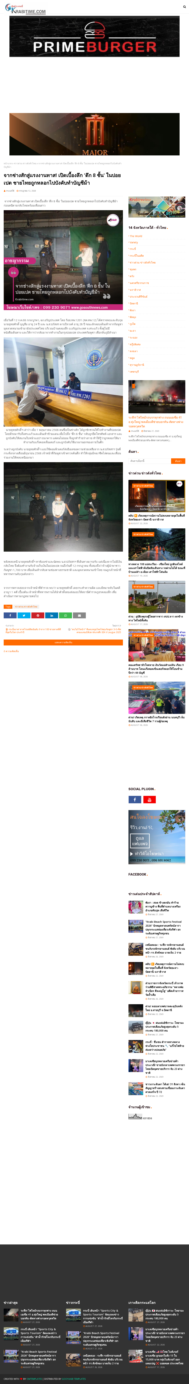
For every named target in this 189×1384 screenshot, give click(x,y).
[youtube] (149, 799)
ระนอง (133, 337)
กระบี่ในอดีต (137, 255)
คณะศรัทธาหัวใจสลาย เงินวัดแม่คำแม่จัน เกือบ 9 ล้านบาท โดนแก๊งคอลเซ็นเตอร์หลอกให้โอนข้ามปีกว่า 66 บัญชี (156, 668)
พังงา (132, 310)
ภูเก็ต (132, 324)
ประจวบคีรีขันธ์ (138, 296)
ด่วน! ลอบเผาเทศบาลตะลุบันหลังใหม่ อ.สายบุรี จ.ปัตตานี (164, 1008)
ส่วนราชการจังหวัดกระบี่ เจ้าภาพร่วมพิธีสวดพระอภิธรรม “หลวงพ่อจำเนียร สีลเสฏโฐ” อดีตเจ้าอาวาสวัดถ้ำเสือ (164, 988)
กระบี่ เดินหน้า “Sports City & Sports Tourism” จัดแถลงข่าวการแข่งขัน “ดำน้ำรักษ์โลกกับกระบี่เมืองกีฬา (40, 1335)
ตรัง (132, 276)
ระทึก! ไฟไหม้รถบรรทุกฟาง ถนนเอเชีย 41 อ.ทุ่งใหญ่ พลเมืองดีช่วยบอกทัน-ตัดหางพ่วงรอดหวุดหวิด (155, 421)
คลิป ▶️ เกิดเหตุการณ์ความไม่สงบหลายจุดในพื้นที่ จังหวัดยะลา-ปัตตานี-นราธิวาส (156, 517)
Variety (134, 242)
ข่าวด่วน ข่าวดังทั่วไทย (25, 163)
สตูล (132, 358)
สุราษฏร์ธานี (137, 365)
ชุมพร (133, 269)
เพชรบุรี (134, 371)
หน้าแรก (8, 163)
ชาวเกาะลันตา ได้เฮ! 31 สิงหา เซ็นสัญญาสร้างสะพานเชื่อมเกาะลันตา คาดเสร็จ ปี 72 (165, 1088)
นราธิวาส (135, 289)
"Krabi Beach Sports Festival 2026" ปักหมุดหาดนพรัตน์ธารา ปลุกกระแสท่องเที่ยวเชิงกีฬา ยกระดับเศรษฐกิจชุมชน (163, 927)
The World (136, 236)
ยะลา (133, 330)
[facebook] (134, 799)
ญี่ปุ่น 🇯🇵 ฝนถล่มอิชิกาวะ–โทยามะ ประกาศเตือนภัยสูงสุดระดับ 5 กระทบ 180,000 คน (164, 1026)
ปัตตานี (134, 303)
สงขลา (134, 351)
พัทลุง (133, 317)
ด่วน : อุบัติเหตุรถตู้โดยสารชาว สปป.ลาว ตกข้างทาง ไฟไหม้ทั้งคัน (155, 618)
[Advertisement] (94, 85)
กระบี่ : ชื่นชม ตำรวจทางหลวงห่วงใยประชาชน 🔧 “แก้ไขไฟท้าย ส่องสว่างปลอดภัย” (164, 1045)
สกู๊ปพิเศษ (135, 344)
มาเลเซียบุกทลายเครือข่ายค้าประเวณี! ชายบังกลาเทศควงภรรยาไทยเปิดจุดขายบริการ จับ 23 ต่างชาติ (165, 1066)
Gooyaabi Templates (74, 1378)
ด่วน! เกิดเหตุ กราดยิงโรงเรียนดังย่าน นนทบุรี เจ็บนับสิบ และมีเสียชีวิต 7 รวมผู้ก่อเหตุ (156, 719)
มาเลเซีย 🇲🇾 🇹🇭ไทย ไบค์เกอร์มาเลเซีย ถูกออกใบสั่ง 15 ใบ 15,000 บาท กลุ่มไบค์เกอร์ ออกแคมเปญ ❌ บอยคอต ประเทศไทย (164, 1357)
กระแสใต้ (10, 190)
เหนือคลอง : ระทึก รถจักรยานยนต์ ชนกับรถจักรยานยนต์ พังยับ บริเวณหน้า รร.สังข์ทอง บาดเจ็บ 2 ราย (165, 948)
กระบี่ (133, 249)
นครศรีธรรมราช (139, 283)
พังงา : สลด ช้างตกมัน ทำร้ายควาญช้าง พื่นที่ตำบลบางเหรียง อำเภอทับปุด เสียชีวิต (163, 906)
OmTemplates (34, 1378)
